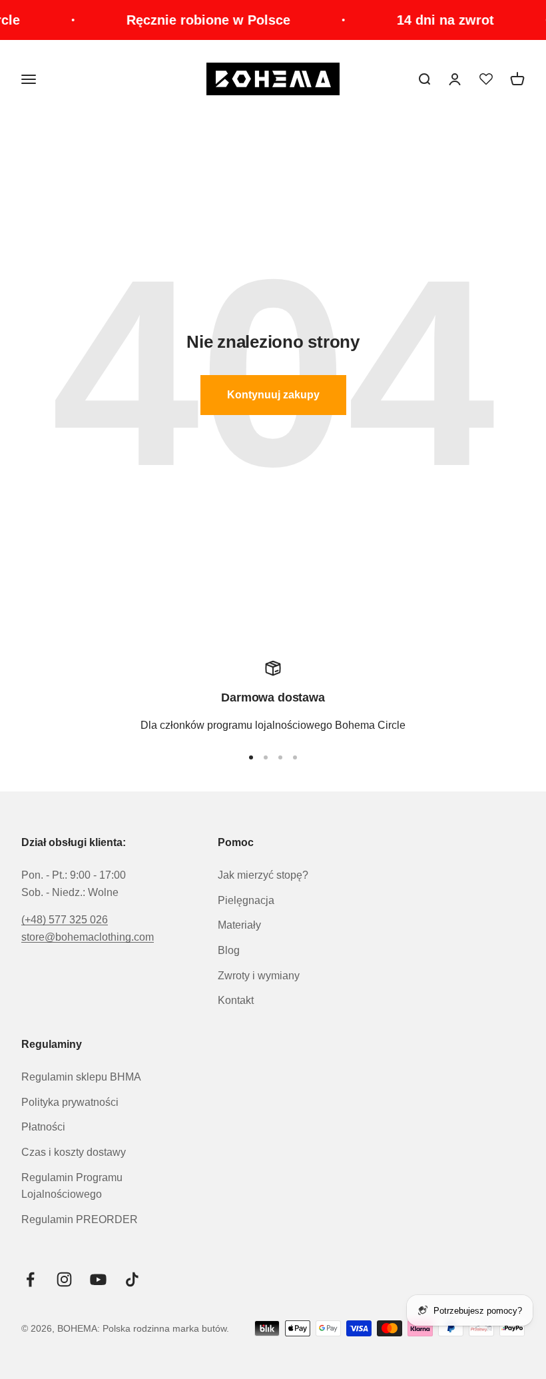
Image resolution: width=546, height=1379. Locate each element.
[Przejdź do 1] (251, 757)
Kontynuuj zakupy (273, 394)
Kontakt (236, 1000)
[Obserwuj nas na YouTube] (98, 1279)
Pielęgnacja (246, 900)
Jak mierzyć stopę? (263, 875)
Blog (229, 950)
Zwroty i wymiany (259, 975)
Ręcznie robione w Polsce (198, 20)
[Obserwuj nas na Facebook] (30, 1279)
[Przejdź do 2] (266, 757)
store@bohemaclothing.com (87, 937)
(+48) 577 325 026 (64, 919)
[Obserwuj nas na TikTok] (132, 1279)
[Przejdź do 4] (295, 757)
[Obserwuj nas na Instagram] (64, 1279)
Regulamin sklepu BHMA (81, 1077)
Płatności (43, 1127)
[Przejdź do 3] (280, 757)
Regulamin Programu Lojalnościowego (72, 1186)
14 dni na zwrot (434, 20)
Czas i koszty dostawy (73, 1152)
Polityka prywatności (70, 1102)
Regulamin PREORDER (79, 1219)
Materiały (239, 925)
